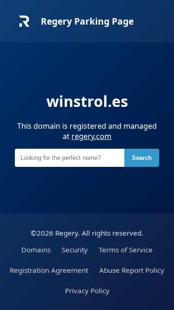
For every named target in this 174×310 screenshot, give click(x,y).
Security (75, 249)
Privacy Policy (87, 290)
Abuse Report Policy (131, 270)
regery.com (91, 136)
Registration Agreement (49, 270)
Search (142, 157)
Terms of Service (126, 249)
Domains (36, 249)
